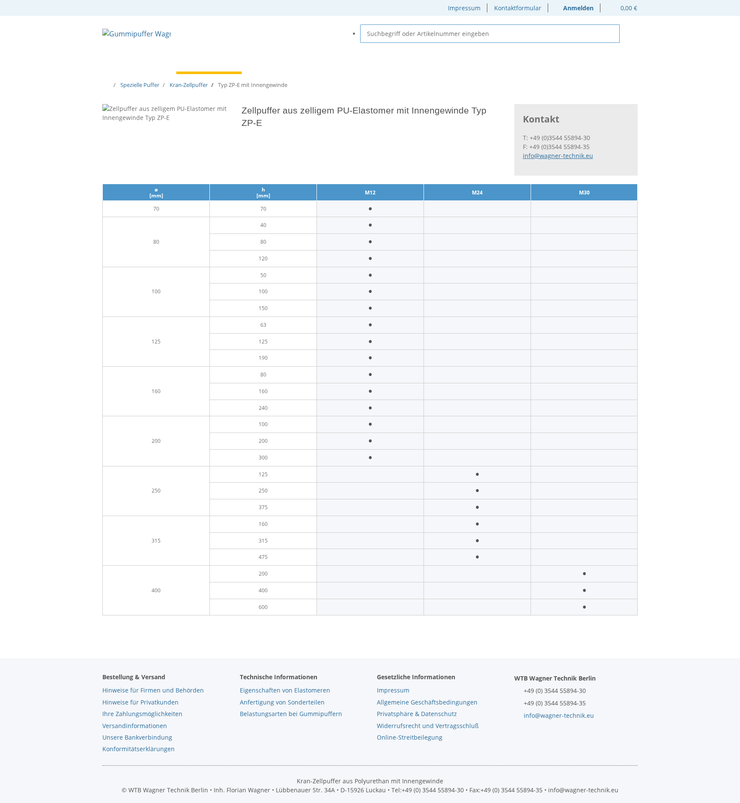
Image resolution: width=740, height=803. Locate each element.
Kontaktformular (517, 8)
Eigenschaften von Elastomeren (285, 690)
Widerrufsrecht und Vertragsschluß (428, 726)
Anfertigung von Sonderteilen (282, 702)
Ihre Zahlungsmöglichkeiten (142, 714)
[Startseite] (108, 85)
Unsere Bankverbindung (137, 737)
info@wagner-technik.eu (558, 156)
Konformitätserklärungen (138, 749)
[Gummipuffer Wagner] (136, 33)
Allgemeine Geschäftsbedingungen (427, 702)
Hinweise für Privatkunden (140, 702)
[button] (574, 8)
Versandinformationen (134, 726)
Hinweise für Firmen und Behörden (153, 690)
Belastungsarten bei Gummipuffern (291, 714)
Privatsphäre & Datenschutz (417, 714)
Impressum (464, 8)
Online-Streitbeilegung (409, 737)
